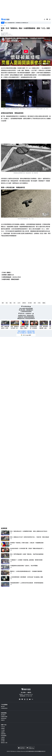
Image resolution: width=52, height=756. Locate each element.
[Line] (22, 699)
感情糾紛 (24, 302)
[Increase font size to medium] (44, 19)
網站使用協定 (3, 718)
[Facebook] (19, 699)
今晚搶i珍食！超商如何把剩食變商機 (26, 317)
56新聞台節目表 (4, 708)
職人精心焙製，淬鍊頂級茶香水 (26, 310)
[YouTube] (30, 699)
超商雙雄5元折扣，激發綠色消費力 (26, 315)
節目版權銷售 (3, 735)
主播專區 (3, 732)
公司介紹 (3, 726)
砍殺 (7, 302)
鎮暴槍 (44, 302)
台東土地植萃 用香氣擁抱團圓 (26, 308)
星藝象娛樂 (3, 733)
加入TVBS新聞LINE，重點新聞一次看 (26, 333)
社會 (4, 25)
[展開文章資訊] (49, 33)
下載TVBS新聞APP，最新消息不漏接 (26, 331)
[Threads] (24, 699)
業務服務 (3, 739)
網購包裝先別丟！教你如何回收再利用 (26, 318)
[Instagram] (27, 699)
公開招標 (3, 737)
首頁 (2, 25)
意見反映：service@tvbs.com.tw (26, 694)
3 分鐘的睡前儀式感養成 (26, 311)
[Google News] (32, 699)
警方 (14, 302)
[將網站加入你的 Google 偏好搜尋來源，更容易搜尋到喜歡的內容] (26, 335)
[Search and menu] (49, 19)
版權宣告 (3, 720)
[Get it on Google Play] (30, 747)
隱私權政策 (3, 714)
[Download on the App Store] (22, 747)
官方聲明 (3, 740)
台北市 (19, 302)
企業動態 (3, 728)
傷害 (3, 302)
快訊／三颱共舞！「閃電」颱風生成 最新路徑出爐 (15, 22)
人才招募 (3, 730)
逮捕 (35, 302)
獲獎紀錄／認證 (4, 742)
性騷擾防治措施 (4, 716)
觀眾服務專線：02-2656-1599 (26, 696)
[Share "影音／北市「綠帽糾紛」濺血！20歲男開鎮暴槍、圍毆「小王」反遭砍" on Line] (47, 19)
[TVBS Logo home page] (5, 19)
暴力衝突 (30, 302)
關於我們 (3, 706)
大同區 (39, 302)
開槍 (10, 302)
